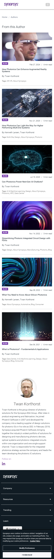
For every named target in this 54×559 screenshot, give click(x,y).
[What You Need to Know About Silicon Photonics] (27, 272)
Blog (50, 250)
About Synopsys (19, 81)
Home (4, 17)
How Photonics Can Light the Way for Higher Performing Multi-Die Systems (22, 126)
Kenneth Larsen (12, 132)
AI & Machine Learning (16, 191)
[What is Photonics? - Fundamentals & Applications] (27, 326)
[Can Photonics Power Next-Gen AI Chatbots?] (27, 159)
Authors (14, 17)
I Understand (27, 555)
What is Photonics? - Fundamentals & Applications (25, 349)
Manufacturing (33, 250)
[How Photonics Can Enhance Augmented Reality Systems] (27, 46)
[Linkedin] (4, 464)
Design (17, 137)
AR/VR (9, 81)
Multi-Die (10, 137)
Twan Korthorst (12, 76)
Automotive (25, 304)
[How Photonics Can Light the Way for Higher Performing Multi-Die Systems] (27, 103)
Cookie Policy (35, 541)
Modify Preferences (27, 548)
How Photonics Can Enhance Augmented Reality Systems (24, 70)
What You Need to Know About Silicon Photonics (24, 295)
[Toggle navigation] (48, 4)
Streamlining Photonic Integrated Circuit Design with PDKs (26, 239)
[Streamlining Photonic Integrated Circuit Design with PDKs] (27, 215)
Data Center (11, 359)
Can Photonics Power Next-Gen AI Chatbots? (22, 181)
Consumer (39, 304)
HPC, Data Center (17, 193)
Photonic (38, 137)
